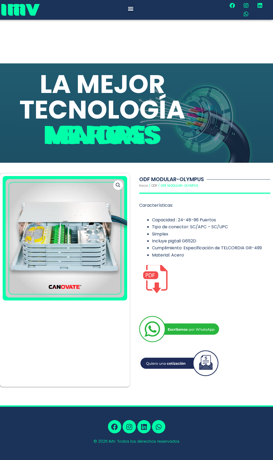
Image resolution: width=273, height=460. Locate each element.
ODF (154, 185)
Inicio (143, 185)
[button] (130, 8)
